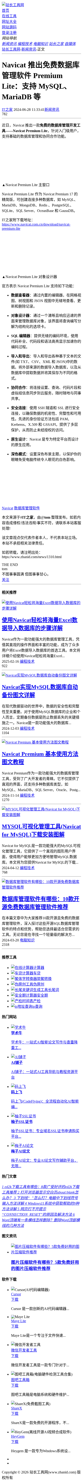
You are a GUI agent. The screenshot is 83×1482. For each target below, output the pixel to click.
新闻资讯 (28, 49)
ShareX (16, 1408)
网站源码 (9, 27)
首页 (5, 10)
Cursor (16, 1294)
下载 (14, 1299)
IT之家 (7, 110)
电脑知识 (27, 940)
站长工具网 (11, 49)
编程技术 (27, 661)
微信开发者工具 (24, 1350)
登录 (5, 33)
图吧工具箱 (20, 1380)
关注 (5, 580)
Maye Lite (18, 1321)
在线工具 (9, 16)
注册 (13, 33)
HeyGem (17, 1436)
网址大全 (9, 22)
